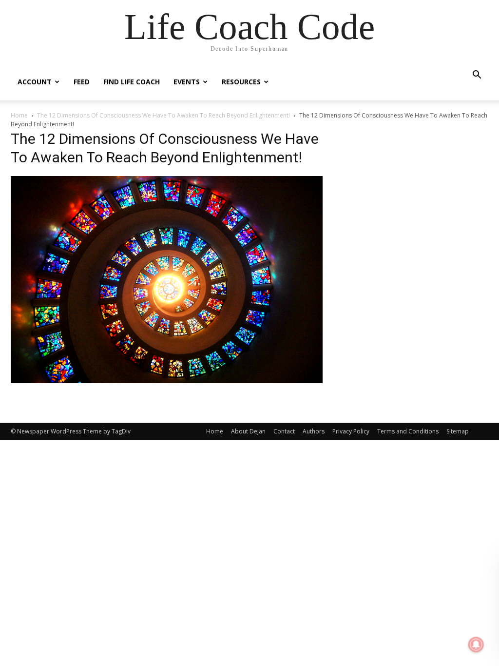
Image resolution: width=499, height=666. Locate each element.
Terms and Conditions (408, 431)
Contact (284, 431)
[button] (476, 75)
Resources (241, 81)
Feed (82, 81)
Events (186, 81)
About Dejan (248, 431)
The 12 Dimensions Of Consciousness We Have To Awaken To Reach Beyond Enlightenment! (163, 115)
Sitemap (457, 431)
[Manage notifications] (476, 644)
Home (19, 115)
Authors (314, 431)
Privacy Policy (350, 431)
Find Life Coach (131, 81)
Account (35, 81)
